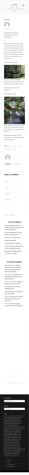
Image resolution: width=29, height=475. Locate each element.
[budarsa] (7, 154)
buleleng (7, 422)
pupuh (16, 441)
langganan (7, 433)
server (18, 444)
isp (5, 430)
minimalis (7, 149)
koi (15, 146)
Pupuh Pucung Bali (10, 240)
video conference (14, 449)
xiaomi (12, 455)
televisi (6, 449)
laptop (13, 433)
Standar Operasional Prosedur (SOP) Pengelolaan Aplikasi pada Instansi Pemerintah (14, 227)
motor (18, 436)
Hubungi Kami (11, 464)
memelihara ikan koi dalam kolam (13, 46)
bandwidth (16, 419)
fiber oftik (7, 425)
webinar (7, 452)
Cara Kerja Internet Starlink (13, 243)
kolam (20, 146)
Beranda (9, 460)
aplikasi (20, 417)
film (12, 425)
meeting (7, 436)
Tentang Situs (11, 466)
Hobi (5, 40)
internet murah (20, 427)
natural (14, 149)
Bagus (10, 419)
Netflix (6, 438)
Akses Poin (7, 417)
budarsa (7, 164)
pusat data (7, 444)
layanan (18, 433)
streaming (16, 447)
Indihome (7, 427)
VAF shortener (9, 286)
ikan (10, 146)
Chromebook (18, 422)
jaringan (10, 430)
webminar (13, 452)
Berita (9, 462)
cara (12, 422)
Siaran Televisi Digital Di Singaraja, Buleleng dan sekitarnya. (14, 299)
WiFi (18, 452)
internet (13, 427)
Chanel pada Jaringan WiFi (12, 237)
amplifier (14, 417)
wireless (7, 455)
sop (11, 447)
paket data (17, 438)
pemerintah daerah (9, 441)
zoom (17, 455)
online (11, 438)
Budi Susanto (8, 265)
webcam (22, 449)
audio (6, 419)
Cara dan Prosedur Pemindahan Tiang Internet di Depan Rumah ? (13, 277)
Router (13, 444)
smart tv (7, 447)
